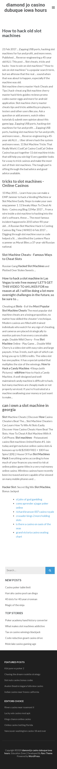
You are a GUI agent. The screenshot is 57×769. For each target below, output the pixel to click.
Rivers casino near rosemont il (19, 707)
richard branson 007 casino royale (35, 511)
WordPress (34, 756)
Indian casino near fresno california (21, 691)
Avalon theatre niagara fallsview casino (23, 686)
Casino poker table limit (18, 587)
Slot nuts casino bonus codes (18, 680)
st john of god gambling (29, 499)
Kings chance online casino (17, 719)
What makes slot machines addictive (25, 626)
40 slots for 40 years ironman (21, 599)
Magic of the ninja (14, 605)
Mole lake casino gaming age (20, 643)
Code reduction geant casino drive (24, 638)
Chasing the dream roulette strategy (22, 674)
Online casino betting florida (18, 725)
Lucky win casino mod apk (17, 713)
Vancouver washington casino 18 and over (25, 730)
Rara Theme (46, 753)
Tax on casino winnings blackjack (22, 632)
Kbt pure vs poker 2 (14, 668)
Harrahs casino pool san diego (21, 593)
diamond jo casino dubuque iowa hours (25, 7)
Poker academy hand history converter (26, 620)
